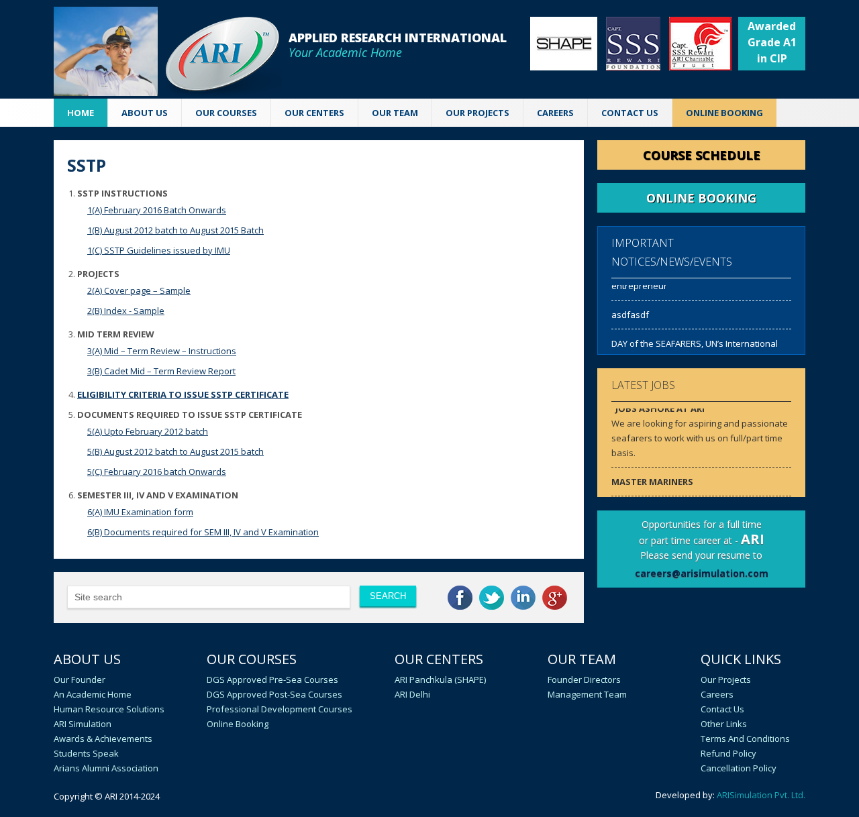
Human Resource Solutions (109, 709)
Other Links (724, 724)
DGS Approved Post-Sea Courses (274, 694)
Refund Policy (728, 753)
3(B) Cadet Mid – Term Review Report (161, 371)
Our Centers (439, 659)
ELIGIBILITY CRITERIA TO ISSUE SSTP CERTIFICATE (183, 394)
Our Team (582, 659)
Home (80, 113)
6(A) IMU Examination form (140, 512)
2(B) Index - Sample (125, 311)
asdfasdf (630, 312)
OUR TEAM (395, 113)
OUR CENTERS (314, 113)
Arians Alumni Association (106, 768)
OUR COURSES (226, 113)
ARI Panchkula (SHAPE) (440, 679)
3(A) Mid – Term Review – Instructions (161, 351)
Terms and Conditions (745, 738)
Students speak (86, 753)
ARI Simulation (82, 724)
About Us (87, 659)
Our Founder (79, 679)
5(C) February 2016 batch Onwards (156, 472)
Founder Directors (584, 679)
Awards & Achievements (103, 738)
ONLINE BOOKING (724, 113)
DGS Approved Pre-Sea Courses (272, 679)
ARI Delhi (412, 694)
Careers (717, 694)
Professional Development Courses (279, 709)
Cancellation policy (738, 768)
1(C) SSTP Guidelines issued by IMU (158, 250)
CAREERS (555, 113)
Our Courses (252, 659)
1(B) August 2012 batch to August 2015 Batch (175, 230)
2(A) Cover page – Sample (139, 290)
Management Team (587, 694)
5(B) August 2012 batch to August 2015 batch (175, 451)
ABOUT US (144, 113)
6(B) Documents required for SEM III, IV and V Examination (203, 532)
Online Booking (237, 724)
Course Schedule (701, 155)
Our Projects (477, 113)
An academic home (93, 694)
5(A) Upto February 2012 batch (147, 431)
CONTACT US (629, 113)
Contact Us (722, 709)
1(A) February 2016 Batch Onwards (156, 210)
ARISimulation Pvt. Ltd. (761, 795)
